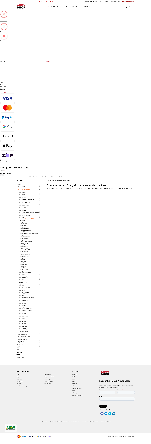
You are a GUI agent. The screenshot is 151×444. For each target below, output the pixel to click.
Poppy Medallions (24, 253)
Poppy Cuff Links (24, 235)
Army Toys (21, 279)
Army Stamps (22, 274)
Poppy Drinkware (24, 238)
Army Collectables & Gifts (24, 189)
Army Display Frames (24, 205)
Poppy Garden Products (26, 241)
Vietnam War (47, 374)
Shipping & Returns (77, 388)
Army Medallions (23, 214)
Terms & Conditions (120, 436)
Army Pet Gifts (22, 313)
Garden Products (23, 329)
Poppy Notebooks (24, 256)
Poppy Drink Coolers (25, 236)
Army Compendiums (24, 292)
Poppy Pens (22, 259)
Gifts (73, 6)
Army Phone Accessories (25, 315)
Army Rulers (22, 318)
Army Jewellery (22, 210)
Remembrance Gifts (23, 339)
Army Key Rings (22, 303)
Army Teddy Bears (23, 277)
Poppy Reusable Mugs (25, 263)
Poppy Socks (23, 266)
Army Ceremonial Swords (25, 201)
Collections (19, 383)
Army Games (22, 298)
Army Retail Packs (23, 316)
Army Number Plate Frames (25, 310)
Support (106, 1)
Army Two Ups (22, 325)
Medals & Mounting (22, 386)
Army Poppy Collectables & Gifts (27, 218)
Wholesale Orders (76, 386)
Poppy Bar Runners (24, 228)
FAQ (73, 381)
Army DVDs (21, 295)
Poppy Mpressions (49, 377)
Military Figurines (48, 379)
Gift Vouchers (21, 341)
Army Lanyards (22, 305)
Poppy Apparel (23, 222)
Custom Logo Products (91, 1)
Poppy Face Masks (24, 240)
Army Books (22, 290)
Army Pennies (22, 312)
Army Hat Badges (23, 302)
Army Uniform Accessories (24, 336)
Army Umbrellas (23, 326)
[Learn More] (44, 1)
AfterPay (74, 393)
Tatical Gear (20, 381)
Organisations (60, 6)
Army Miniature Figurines (25, 308)
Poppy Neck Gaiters (25, 254)
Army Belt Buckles (23, 289)
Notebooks (22, 220)
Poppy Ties (22, 267)
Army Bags (21, 285)
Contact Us (75, 377)
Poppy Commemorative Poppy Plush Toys (30, 233)
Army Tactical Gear (22, 334)
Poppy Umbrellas (24, 269)
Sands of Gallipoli (48, 381)
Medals (53, 6)
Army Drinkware (22, 187)
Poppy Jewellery (24, 246)
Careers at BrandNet (77, 395)
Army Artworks (22, 191)
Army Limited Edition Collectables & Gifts (29, 212)
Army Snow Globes (23, 320)
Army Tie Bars (22, 323)
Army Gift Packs (23, 209)
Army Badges (22, 194)
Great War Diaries (23, 331)
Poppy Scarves (23, 264)
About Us (74, 374)
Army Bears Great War (24, 287)
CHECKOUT (3, 92)
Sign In (100, 1)
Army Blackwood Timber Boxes (26, 199)
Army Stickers (22, 321)
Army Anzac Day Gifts (23, 338)
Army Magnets (22, 307)
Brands (68, 6)
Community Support (115, 1)
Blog (73, 390)
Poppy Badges (23, 225)
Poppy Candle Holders (25, 230)
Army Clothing (21, 186)
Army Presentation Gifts (25, 272)
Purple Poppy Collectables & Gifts (27, 284)
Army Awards (22, 192)
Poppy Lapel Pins (24, 251)
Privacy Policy (111, 436)
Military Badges (23, 282)
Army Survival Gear (22, 333)
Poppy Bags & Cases (25, 227)
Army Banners (22, 197)
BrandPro (74, 383)
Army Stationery (23, 276)
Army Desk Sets (22, 294)
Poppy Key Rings (24, 248)
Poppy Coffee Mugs (24, 232)
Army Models (22, 217)
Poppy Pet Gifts (23, 261)
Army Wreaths (22, 328)
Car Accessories (23, 281)
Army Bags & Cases (23, 196)
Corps (18, 377)
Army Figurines (22, 207)
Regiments (19, 379)
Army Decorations (23, 204)
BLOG (82, 6)
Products (47, 6)
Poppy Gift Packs (24, 243)
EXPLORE (86, 6)
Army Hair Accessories (24, 300)
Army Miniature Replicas (25, 215)
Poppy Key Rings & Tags (26, 249)
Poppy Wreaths (23, 271)
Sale (77, 6)
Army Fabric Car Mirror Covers (26, 297)
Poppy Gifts (22, 245)
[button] (0, 162)
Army (18, 374)
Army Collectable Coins (24, 202)
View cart (48, 61)
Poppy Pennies (23, 258)
